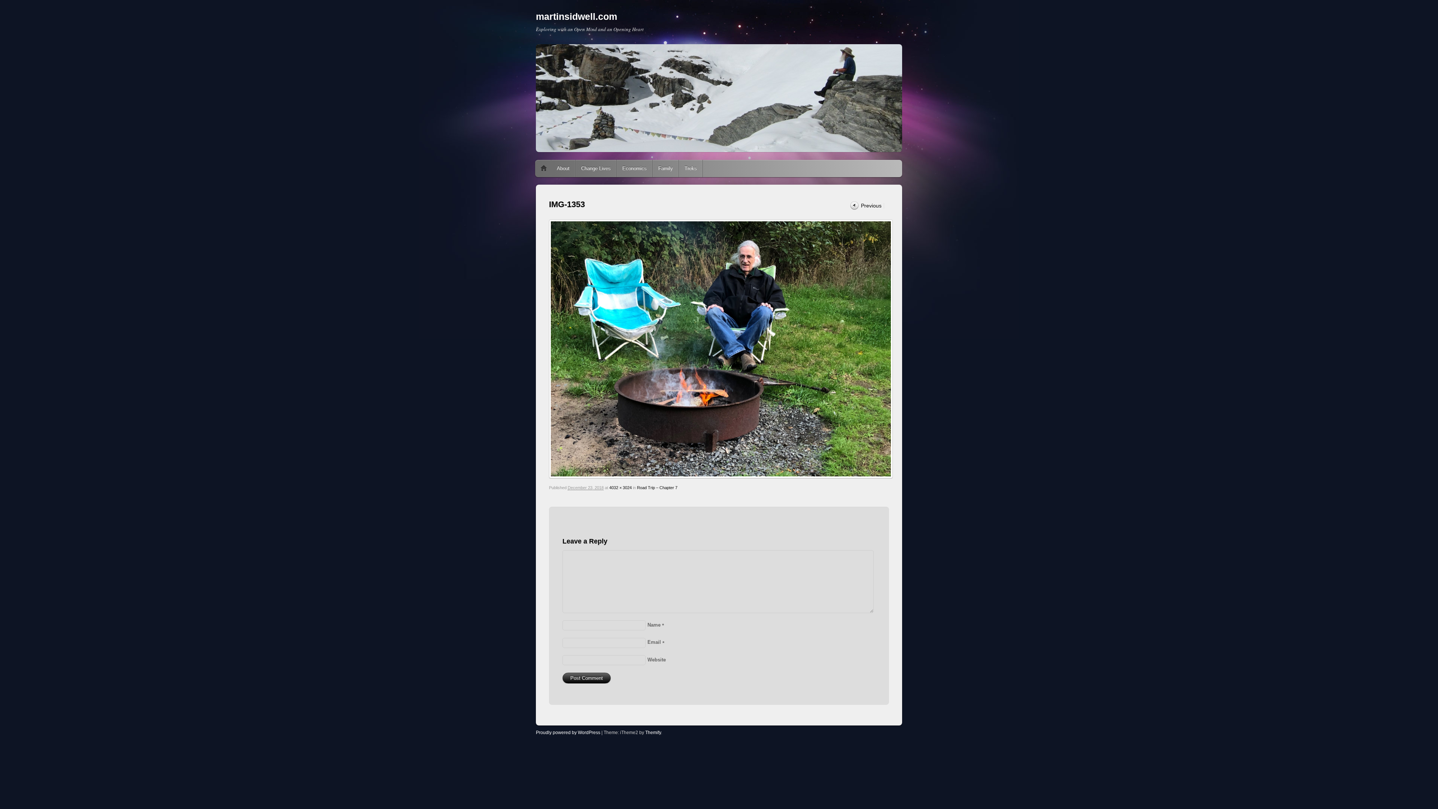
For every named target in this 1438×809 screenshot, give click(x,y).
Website (656, 660)
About (563, 168)
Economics (634, 168)
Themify (653, 732)
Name (655, 625)
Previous (871, 206)
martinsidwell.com (576, 16)
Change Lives (596, 168)
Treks (691, 168)
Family (665, 168)
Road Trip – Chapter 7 (657, 487)
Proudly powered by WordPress (568, 732)
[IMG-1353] (719, 348)
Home (543, 168)
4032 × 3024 (620, 487)
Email (655, 642)
